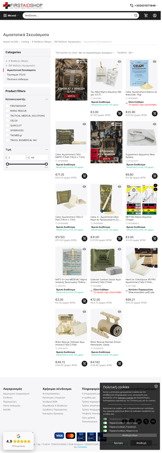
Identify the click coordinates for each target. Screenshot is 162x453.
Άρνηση (118, 442)
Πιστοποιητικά (89, 421)
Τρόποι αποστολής (91, 405)
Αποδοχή (141, 442)
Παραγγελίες (10, 401)
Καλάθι (6, 409)
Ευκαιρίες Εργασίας (53, 413)
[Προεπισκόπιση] (119, 61)
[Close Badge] (32, 432)
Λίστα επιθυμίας (11, 405)
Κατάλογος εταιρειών (54, 397)
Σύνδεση (7, 397)
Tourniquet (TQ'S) (16, 74)
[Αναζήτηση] (136, 15)
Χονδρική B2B (50, 401)
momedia (82, 447)
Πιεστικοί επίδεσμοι (17, 79)
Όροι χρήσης (88, 417)
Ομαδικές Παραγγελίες (55, 409)
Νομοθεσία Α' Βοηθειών (55, 405)
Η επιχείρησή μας (91, 393)
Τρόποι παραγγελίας (92, 401)
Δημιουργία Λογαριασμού (16, 393)
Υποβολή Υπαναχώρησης (95, 413)
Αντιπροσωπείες (51, 393)
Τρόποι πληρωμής (91, 409)
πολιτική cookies (125, 397)
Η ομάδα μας (89, 397)
